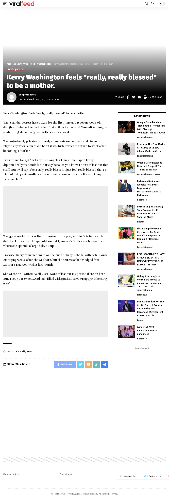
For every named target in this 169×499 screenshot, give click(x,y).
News (157, 174)
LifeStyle (142, 295)
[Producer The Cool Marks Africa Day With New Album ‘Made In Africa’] (126, 149)
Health (140, 222)
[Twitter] (152, 476)
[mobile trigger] (6, 3)
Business (142, 200)
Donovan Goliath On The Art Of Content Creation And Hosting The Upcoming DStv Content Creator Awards (150, 308)
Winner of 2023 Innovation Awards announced (147, 330)
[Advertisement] (55, 209)
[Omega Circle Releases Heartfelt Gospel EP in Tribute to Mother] (126, 167)
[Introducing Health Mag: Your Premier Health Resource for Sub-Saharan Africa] (126, 211)
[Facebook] (127, 476)
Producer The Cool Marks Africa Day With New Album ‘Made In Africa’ (151, 148)
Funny (140, 320)
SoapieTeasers (27, 94)
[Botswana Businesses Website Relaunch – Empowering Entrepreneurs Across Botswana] (126, 186)
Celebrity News (24, 351)
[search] (146, 3)
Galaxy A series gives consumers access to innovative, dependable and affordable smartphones (150, 283)
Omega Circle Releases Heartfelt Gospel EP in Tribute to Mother (149, 166)
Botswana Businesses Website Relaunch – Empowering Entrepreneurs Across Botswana (149, 188)
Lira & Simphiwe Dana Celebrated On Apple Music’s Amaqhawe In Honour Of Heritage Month (149, 235)
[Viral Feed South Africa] (22, 3)
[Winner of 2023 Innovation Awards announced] (126, 331)
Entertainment (145, 137)
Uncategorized (15, 69)
